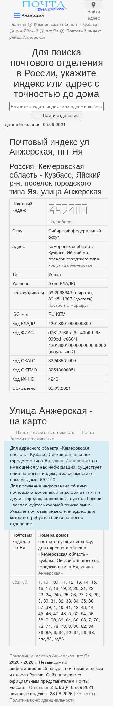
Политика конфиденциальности (42, 700)
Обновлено (40, 687)
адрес (93, 8)
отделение (61, 115)
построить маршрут (68, 305)
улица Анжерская (74, 265)
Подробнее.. (61, 221)
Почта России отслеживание (51, 435)
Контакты (85, 693)
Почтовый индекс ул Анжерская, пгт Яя (49, 655)
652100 (19, 582)
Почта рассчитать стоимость (44, 432)
